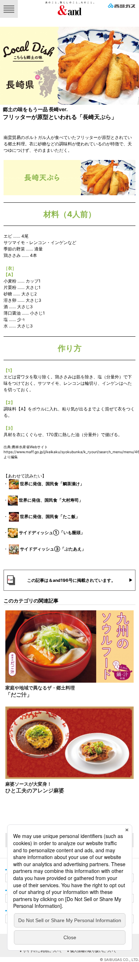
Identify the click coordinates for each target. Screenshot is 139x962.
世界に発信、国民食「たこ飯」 (50, 516)
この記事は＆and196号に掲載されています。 (71, 580)
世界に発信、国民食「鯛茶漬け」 (52, 483)
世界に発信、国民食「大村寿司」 (51, 500)
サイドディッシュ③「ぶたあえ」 (53, 549)
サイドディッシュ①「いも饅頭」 (52, 533)
